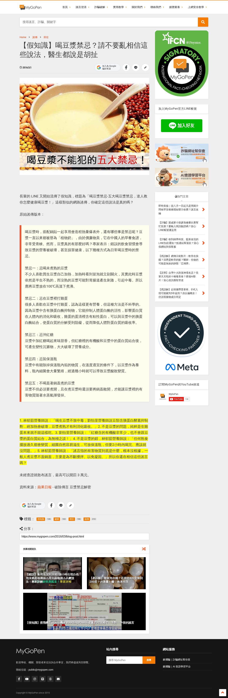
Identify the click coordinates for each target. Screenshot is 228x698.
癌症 (46, 37)
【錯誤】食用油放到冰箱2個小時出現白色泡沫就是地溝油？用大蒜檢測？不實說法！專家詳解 (52, 578)
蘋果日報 (44, 487)
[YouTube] (27, 679)
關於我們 (137, 7)
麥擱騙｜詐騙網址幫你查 (176, 659)
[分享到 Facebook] (126, 67)
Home (23, 37)
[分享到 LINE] (136, 67)
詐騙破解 (99, 7)
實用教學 (118, 7)
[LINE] (43, 679)
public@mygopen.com (40, 669)
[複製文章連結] (145, 67)
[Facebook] (19, 679)
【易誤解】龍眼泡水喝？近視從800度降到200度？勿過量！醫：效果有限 (116, 580)
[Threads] (50, 679)
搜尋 (149, 660)
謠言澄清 (81, 7)
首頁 (65, 7)
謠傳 (34, 37)
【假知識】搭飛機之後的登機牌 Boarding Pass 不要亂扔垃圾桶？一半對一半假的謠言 (80, 622)
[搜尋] (203, 22)
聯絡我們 (156, 7)
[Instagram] (35, 679)
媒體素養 (174, 7)
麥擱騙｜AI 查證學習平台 (177, 666)
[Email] (58, 679)
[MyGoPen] (30, 7)
